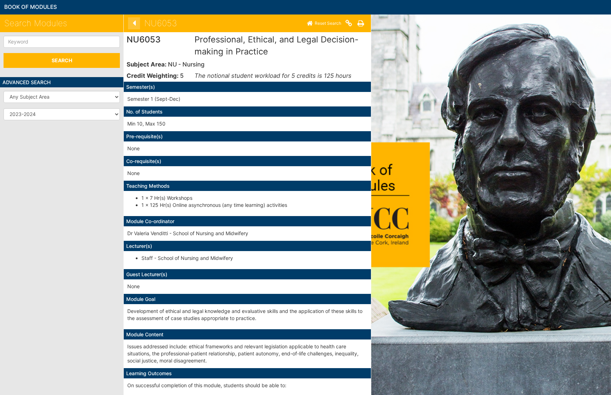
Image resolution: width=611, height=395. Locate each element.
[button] (62, 97)
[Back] (134, 23)
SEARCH (62, 60)
